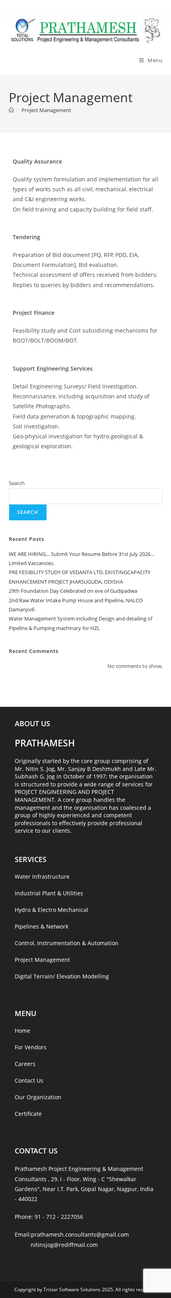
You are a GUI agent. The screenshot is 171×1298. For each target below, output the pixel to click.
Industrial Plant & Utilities (49, 893)
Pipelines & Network (41, 926)
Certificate (28, 1113)
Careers (25, 1064)
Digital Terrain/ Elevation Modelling (62, 976)
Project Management (46, 110)
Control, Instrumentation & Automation (67, 943)
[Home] (11, 110)
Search (17, 483)
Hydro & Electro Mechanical (51, 910)
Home (22, 1030)
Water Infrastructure (42, 876)
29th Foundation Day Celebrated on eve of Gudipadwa (73, 590)
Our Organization (38, 1097)
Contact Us (29, 1080)
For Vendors (31, 1047)
